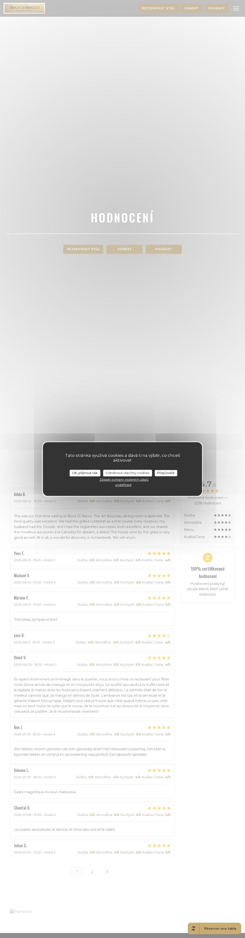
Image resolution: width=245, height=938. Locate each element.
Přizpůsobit (166, 473)
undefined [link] (123, 485)
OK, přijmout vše (85, 473)
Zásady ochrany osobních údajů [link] (124, 479)
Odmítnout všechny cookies (127, 473)
